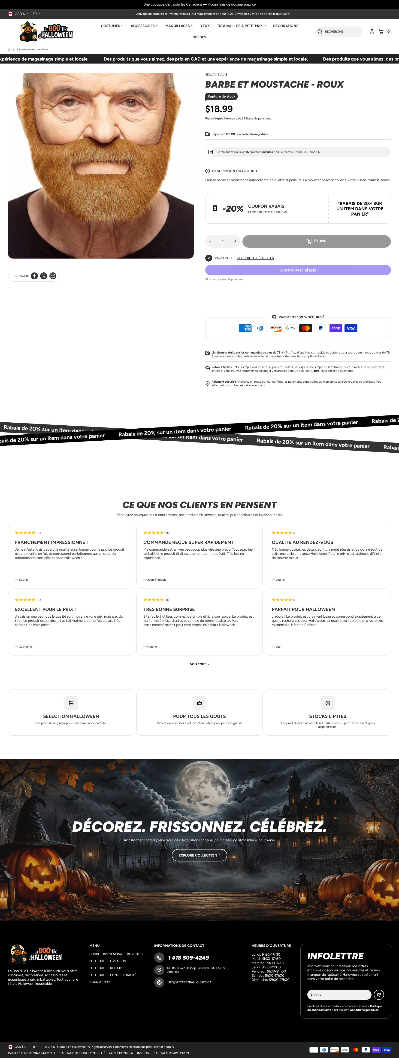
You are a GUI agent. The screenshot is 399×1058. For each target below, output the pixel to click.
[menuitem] (112, 26)
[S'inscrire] (379, 995)
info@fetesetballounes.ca (189, 982)
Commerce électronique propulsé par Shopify (143, 1047)
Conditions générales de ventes (116, 954)
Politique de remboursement (31, 1053)
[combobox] (339, 32)
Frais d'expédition (217, 118)
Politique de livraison (107, 961)
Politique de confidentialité (112, 975)
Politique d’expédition (171, 1053)
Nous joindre (100, 982)
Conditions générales (255, 258)
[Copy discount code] (384, 200)
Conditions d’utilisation (129, 1053)
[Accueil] (9, 49)
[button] (385, 31)
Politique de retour (105, 968)
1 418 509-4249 (188, 957)
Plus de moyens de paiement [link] (224, 279)
